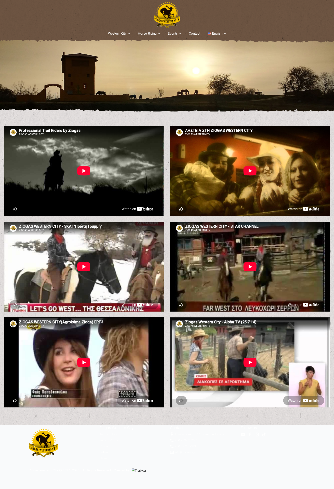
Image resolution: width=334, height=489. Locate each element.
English (217, 33)
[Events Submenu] (181, 33)
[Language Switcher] (226, 33)
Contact (194, 33)
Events (173, 33)
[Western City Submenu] (130, 33)
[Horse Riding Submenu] (160, 33)
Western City (117, 33)
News (103, 458)
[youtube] (243, 434)
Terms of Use (108, 434)
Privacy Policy (109, 440)
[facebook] (250, 434)
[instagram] (257, 434)
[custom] (264, 434)
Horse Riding (147, 33)
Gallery (104, 452)
